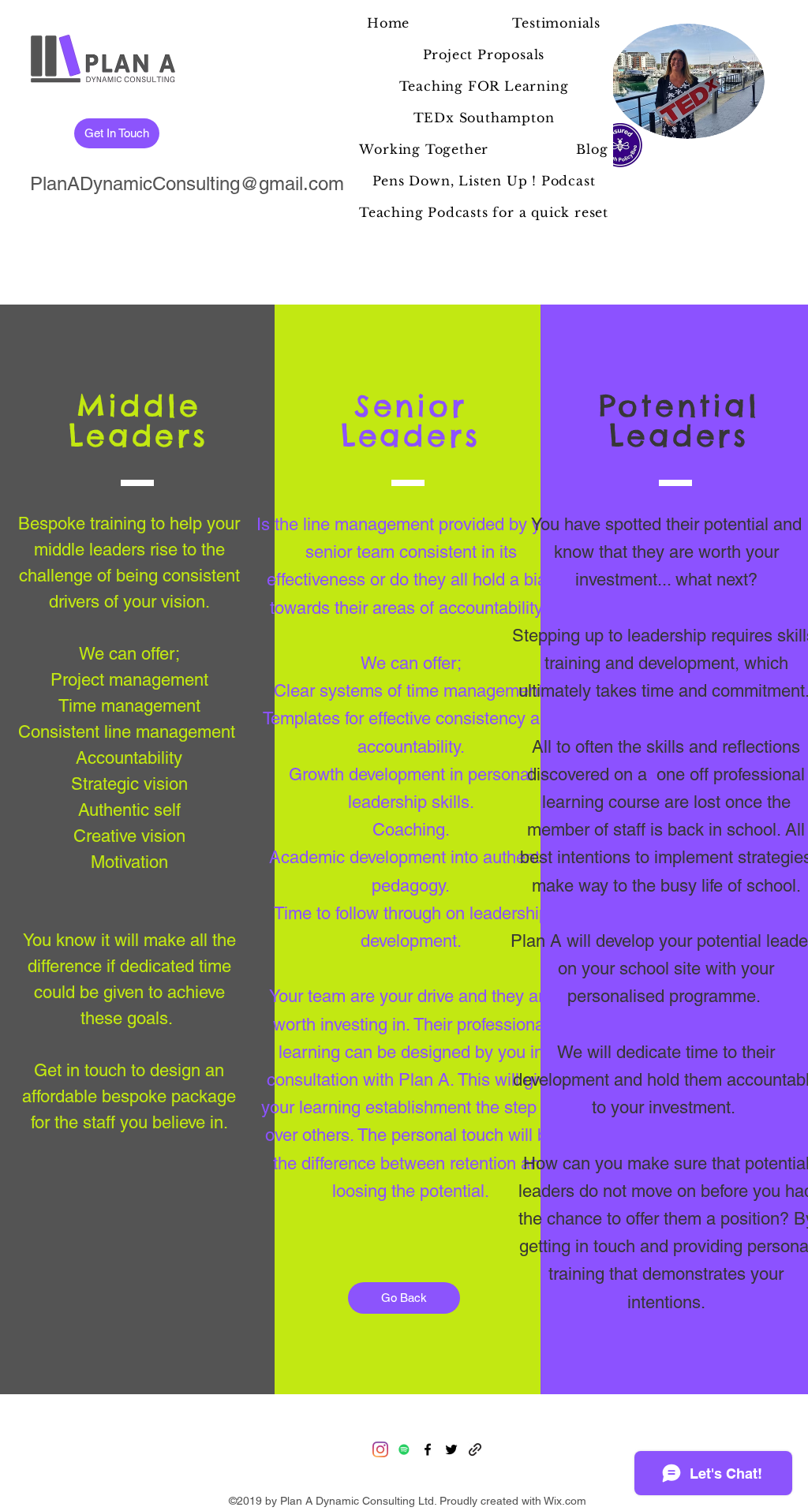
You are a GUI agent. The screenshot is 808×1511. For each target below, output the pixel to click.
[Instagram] (380, 1449)
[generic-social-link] (475, 1449)
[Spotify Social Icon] (404, 1449)
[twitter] (451, 1449)
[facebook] (428, 1449)
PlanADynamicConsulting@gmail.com (187, 183)
